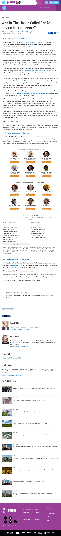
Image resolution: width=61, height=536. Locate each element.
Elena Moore (17, 32)
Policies (37, 519)
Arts (14, 467)
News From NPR (6, 17)
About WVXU (26, 512)
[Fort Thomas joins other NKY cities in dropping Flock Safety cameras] (7, 412)
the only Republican (39, 91)
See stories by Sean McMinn (19, 329)
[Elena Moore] (5, 339)
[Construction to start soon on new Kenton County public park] (7, 423)
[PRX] (18, 533)
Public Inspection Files (51, 509)
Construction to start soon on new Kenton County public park (30, 423)
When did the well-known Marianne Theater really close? (28, 481)
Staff (48, 520)
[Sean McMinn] (5, 325)
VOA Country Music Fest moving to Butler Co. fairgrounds (29, 400)
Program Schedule (27, 516)
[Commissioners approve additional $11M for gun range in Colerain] (7, 435)
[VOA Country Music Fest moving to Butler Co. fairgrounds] (7, 400)
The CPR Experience (28, 509)
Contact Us (37, 512)
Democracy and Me (39, 516)
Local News (15, 386)
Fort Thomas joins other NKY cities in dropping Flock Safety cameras (32, 412)
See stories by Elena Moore (19, 347)
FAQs (48, 516)
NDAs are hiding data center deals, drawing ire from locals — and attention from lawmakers (35, 494)
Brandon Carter (35, 32)
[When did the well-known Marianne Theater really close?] (7, 482)
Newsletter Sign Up (27, 519)
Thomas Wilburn (26, 32)
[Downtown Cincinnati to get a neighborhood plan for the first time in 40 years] (7, 389)
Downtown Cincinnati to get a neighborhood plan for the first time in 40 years (34, 388)
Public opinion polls (30, 81)
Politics (14, 456)
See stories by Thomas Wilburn (12, 358)
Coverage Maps (51, 513)
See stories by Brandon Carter (12, 375)
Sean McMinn (10, 32)
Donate (54, 2)
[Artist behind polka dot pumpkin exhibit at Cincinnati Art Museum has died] (7, 470)
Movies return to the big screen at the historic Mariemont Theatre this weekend (35, 446)
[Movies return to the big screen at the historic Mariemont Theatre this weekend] (7, 447)
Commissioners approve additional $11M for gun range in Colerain (31, 435)
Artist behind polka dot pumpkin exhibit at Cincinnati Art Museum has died (33, 470)
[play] (4, 8)
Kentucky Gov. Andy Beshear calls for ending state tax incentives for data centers (35, 458)
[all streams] (58, 8)
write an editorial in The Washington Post (37, 71)
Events (36, 509)
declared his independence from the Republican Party (34, 93)
